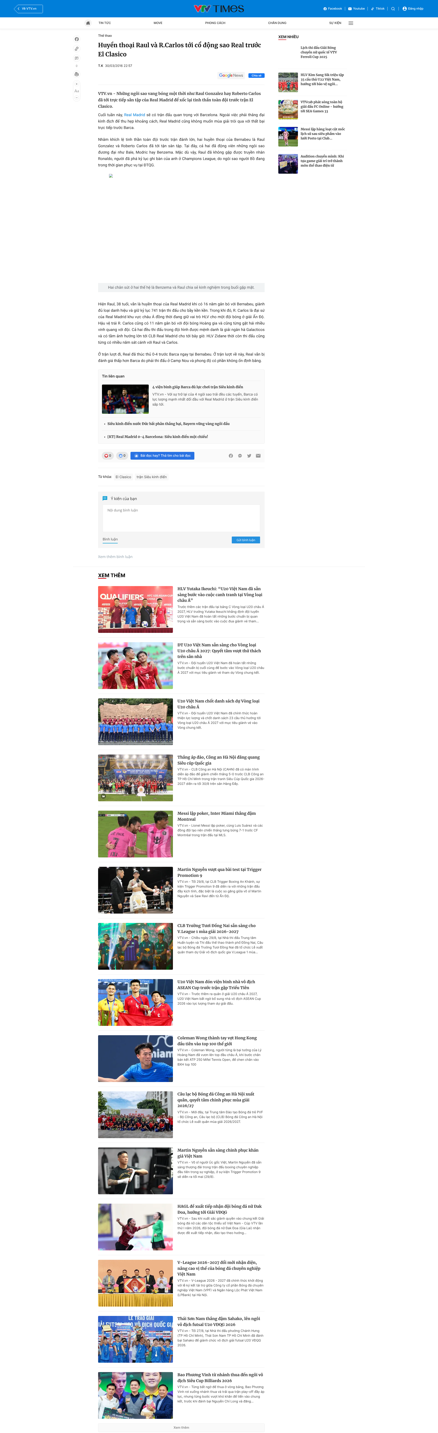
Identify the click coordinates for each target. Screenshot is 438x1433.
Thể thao (105, 36)
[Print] (76, 74)
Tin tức (105, 23)
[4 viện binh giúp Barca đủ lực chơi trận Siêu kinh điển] (125, 399)
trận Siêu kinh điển (152, 477)
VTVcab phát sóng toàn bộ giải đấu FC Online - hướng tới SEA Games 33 (322, 106)
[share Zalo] (240, 455)
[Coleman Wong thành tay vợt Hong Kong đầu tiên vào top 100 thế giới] (135, 1058)
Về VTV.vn (29, 8)
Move (158, 23)
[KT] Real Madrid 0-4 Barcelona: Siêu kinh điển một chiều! (157, 437)
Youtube (359, 8)
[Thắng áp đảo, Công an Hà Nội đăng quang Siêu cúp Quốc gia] (135, 777)
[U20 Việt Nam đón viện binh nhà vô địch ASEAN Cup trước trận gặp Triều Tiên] (135, 1002)
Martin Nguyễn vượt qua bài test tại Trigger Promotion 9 (219, 872)
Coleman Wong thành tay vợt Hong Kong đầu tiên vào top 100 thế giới (217, 1040)
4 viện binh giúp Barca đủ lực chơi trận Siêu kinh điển (197, 387)
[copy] (76, 48)
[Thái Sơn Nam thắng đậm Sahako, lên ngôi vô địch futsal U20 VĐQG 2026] (135, 1339)
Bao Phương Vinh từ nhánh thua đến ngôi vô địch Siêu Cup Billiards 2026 (220, 1377)
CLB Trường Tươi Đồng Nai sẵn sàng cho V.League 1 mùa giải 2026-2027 (216, 928)
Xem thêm (181, 1428)
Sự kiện (335, 23)
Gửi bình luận (246, 540)
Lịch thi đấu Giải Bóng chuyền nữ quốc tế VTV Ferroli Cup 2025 (319, 52)
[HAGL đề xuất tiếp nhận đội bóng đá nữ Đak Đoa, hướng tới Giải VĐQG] (135, 1227)
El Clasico (123, 477)
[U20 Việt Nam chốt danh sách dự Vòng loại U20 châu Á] (135, 721)
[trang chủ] (88, 23)
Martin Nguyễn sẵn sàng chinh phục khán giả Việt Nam (217, 1153)
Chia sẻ (256, 75)
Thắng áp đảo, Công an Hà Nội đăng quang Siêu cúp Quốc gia (218, 760)
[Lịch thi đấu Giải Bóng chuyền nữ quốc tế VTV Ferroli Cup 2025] (288, 55)
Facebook (335, 8)
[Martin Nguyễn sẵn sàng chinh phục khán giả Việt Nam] (135, 1170)
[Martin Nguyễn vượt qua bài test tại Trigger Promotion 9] (135, 890)
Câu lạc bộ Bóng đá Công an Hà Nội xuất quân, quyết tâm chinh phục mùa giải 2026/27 (215, 1100)
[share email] (258, 455)
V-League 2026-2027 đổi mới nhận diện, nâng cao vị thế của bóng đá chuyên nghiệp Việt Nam (219, 1268)
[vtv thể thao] (219, 8)
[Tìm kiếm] (393, 8)
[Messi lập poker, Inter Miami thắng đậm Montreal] (135, 834)
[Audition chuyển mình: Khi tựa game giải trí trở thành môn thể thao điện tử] (288, 164)
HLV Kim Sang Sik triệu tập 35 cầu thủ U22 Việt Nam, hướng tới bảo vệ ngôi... (322, 79)
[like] (76, 39)
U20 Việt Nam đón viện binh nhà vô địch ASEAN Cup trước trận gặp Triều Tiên (216, 984)
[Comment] (76, 58)
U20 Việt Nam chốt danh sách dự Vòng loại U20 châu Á (218, 704)
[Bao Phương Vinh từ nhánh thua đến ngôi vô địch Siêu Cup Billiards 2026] (135, 1395)
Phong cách (215, 23)
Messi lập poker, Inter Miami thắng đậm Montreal (216, 816)
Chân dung (277, 23)
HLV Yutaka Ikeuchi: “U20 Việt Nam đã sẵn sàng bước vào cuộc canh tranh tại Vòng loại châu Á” (219, 594)
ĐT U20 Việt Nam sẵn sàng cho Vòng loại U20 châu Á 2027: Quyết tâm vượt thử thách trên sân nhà (219, 650)
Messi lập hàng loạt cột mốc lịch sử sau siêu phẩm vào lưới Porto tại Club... (323, 133)
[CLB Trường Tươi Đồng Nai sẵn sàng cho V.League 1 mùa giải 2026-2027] (135, 946)
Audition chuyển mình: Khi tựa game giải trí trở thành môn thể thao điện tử (322, 161)
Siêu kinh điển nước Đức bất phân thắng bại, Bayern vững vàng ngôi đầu (168, 424)
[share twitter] (249, 455)
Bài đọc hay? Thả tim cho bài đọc (166, 456)
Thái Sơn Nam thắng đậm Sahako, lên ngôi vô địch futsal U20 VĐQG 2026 (218, 1321)
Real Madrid (134, 115)
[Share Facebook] (231, 455)
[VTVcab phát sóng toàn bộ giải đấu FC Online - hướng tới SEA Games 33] (288, 109)
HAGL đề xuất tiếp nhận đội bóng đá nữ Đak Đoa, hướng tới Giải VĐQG (219, 1209)
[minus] (76, 97)
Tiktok (380, 8)
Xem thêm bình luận (115, 556)
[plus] (76, 84)
